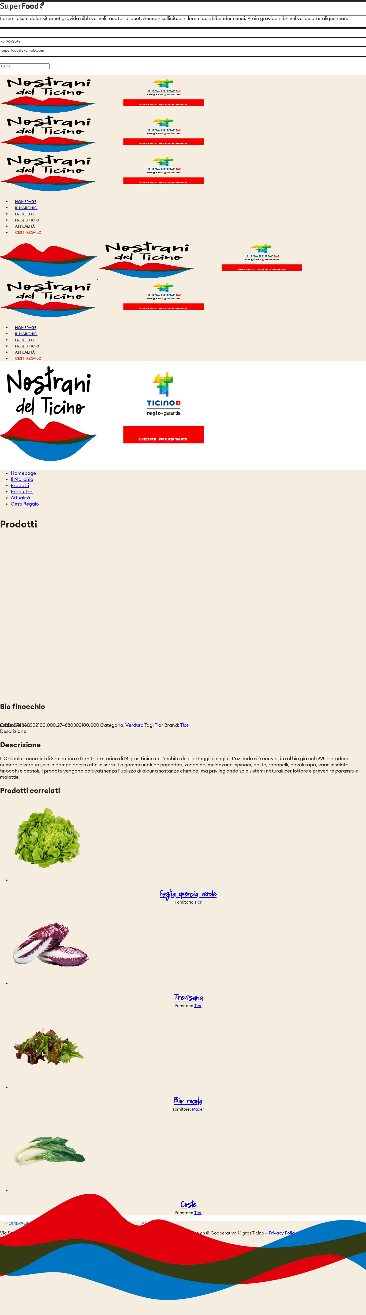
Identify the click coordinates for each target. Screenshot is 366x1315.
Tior (159, 725)
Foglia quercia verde (188, 894)
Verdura (134, 725)
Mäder (198, 1109)
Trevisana (188, 998)
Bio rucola (188, 1101)
